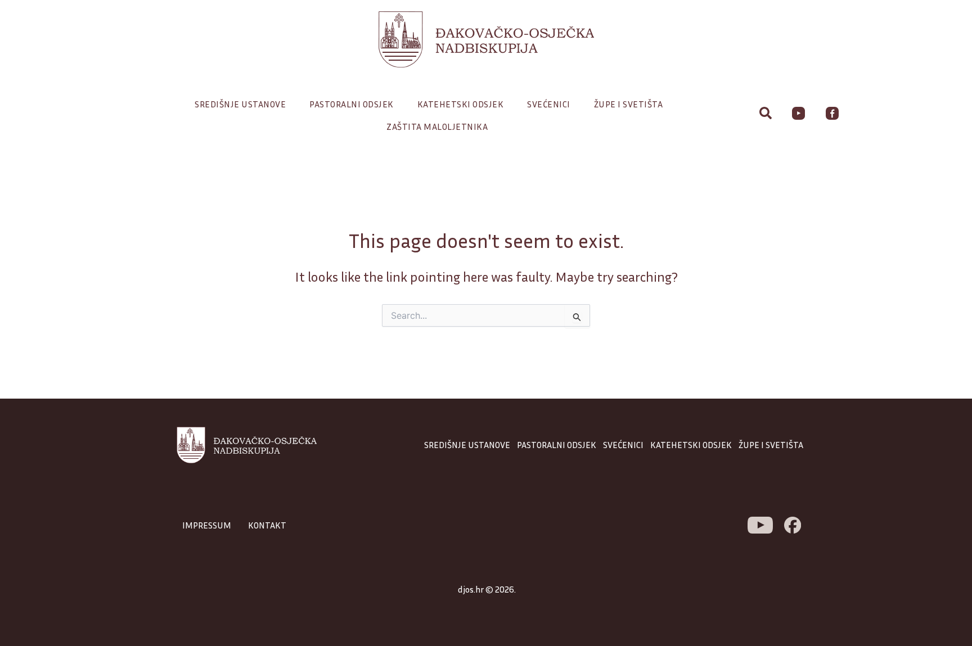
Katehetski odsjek (460, 104)
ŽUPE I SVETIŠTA (771, 444)
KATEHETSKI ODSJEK (691, 444)
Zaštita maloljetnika (437, 126)
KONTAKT (267, 525)
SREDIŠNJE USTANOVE (467, 444)
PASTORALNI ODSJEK (556, 444)
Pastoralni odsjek (351, 104)
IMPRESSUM (206, 525)
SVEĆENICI (623, 444)
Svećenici (548, 104)
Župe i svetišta (628, 104)
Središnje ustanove (240, 104)
